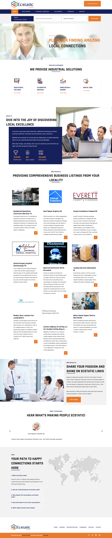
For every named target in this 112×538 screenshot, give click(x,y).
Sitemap (45, 535)
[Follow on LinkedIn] (99, 535)
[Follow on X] (92, 535)
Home (15, 12)
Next (102, 431)
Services (71, 12)
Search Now (94, 18)
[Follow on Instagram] (95, 535)
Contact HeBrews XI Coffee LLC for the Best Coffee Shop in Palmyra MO (55, 329)
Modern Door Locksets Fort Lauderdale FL (23, 316)
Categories (58, 12)
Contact (82, 12)
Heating (61, 527)
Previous (10, 431)
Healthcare (26, 12)
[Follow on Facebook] (89, 535)
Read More (17, 93)
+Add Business (92, 4)
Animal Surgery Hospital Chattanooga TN (22, 264)
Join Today (74, 400)
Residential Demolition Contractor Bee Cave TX (22, 212)
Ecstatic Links (26, 535)
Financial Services (42, 12)
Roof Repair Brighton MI (52, 211)
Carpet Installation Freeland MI (85, 211)
